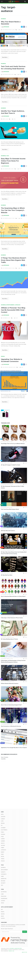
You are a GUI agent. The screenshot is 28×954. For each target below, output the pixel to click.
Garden (3, 841)
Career (3, 818)
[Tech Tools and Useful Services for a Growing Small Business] (14, 84)
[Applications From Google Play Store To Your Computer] (14, 736)
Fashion (3, 834)
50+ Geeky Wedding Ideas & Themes (9, 639)
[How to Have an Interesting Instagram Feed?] (14, 694)
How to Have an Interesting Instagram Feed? (11, 704)
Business (3, 18)
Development (4, 869)
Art (2, 909)
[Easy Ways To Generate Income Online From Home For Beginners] (14, 180)
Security (3, 883)
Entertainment (10, 304)
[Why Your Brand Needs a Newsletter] (14, 39)
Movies (3, 913)
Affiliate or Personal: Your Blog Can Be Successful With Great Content (13, 310)
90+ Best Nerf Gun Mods (6, 575)
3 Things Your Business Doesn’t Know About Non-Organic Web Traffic (13, 260)
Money (2, 852)
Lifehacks (17, 304)
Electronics (4, 829)
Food (2, 836)
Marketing (3, 878)
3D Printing (4, 891)
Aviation (3, 816)
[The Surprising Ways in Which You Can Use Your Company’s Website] (14, 229)
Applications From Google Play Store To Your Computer (14, 747)
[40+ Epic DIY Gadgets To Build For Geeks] (14, 454)
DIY (2, 825)
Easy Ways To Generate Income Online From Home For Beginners (13, 161)
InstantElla (3, 758)
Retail (2, 856)
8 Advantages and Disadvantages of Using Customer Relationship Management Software (13, 661)
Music (2, 916)
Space (2, 902)
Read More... (5, 57)
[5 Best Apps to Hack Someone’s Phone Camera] (14, 607)
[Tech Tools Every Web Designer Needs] (14, 498)
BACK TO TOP (24, 952)
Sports (3, 918)
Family (2, 832)
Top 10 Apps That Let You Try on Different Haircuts (13, 443)
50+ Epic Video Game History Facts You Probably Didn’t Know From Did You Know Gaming (14, 552)
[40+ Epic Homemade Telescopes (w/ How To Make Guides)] (14, 475)
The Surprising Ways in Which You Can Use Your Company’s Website (13, 210)
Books (2, 911)
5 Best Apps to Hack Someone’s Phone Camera (12, 617)
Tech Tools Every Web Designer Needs (10, 509)
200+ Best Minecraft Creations (8, 530)
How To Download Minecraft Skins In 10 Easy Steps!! (13, 596)
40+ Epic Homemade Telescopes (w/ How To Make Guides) (12, 487)
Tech (7, 155)
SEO (2, 885)
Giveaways (3, 874)
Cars (2, 821)
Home (2, 876)
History (3, 845)
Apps (2, 814)
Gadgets (3, 872)
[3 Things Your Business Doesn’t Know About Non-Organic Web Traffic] (14, 279)
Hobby (2, 847)
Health (2, 843)
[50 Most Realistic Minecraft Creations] (14, 672)
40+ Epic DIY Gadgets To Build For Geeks (10, 464)
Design (3, 356)
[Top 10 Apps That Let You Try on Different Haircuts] (14, 432)
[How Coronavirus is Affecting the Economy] (14, 715)
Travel (2, 858)
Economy (3, 827)
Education (3, 896)
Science (3, 900)
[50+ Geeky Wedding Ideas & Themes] (14, 628)
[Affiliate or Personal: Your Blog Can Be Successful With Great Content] (14, 330)
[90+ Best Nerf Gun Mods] (14, 564)
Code (2, 894)
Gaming (3, 838)
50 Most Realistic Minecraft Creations (9, 683)
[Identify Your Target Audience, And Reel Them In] (14, 130)
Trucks (3, 860)
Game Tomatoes (4, 757)
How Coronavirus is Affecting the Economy (11, 726)
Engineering (4, 898)
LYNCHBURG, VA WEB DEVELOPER (15, 948)
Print (2, 854)
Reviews (3, 880)
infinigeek (6, 26)
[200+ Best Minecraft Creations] (14, 520)
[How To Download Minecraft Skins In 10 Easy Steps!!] (14, 585)
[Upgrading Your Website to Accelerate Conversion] (14, 380)
